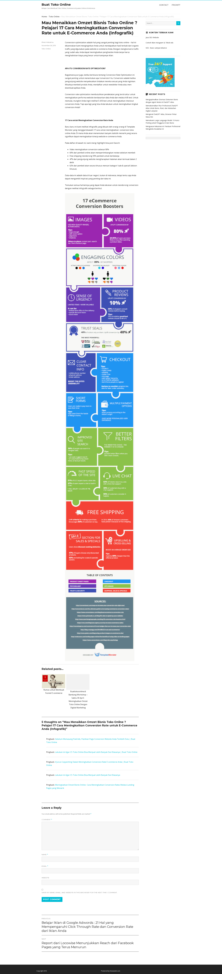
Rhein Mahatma (47, 42)
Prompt (176, 5)
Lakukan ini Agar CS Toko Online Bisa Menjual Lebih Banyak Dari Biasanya (87, 775)
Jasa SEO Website (152, 37)
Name (45, 855)
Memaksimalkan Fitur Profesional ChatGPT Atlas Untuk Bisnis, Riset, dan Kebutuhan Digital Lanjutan (162, 108)
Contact (163, 5)
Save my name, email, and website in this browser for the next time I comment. (79, 892)
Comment (47, 820)
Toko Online (54, 16)
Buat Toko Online (56, 4)
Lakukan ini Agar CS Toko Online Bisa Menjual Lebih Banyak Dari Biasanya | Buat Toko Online (96, 752)
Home (44, 16)
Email (45, 866)
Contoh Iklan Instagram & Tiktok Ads (159, 43)
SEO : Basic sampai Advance (156, 48)
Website (45, 878)
